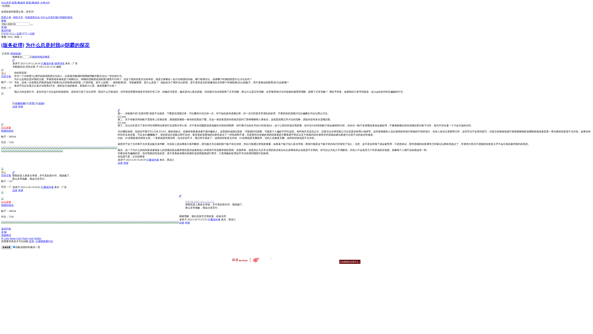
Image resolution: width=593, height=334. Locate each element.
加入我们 (356, 258)
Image (13, 238)
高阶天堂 (18, 17)
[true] (31, 24)
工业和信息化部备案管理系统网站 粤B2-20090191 (275, 267)
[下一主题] (28, 33)
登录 (31, 241)
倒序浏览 (60, 63)
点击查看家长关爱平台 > (350, 262)
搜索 (3, 20)
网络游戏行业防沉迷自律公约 (318, 261)
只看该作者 (47, 63)
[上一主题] (15, 33)
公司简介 (282, 258)
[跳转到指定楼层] (40, 57)
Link (18, 238)
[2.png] (122, 116)
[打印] (5, 33)
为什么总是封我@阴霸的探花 (57, 17)
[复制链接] (15, 53)
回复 (14, 106)
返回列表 (6, 30)
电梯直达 (17, 57)
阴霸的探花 (7, 131)
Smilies (37, 238)
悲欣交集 (6, 76)
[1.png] (122, 122)
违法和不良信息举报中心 (242, 267)
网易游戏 (338, 258)
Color (6, 238)
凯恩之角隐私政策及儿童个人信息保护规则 (315, 258)
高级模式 (6, 235)
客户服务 (292, 258)
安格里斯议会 (32, 17)
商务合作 (347, 258)
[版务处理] (12, 45)
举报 (20, 106)
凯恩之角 (6, 17)
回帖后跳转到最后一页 (27, 247)
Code (31, 238)
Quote (25, 238)
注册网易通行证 (44, 241)
